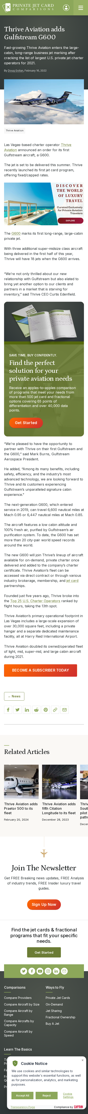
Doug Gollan (15, 70)
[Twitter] (23, 971)
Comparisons (14, 987)
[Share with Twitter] (17, 710)
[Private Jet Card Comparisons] (30, 7)
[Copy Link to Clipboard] (55, 710)
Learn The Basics (18, 1049)
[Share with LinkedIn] (27, 710)
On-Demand (54, 1004)
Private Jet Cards (58, 998)
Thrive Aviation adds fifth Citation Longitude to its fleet (59, 808)
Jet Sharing (54, 1011)
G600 (16, 233)
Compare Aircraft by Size (22, 1004)
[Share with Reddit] (36, 710)
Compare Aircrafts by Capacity (19, 1023)
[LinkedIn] (56, 971)
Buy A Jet (52, 1023)
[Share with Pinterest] (46, 710)
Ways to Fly (55, 987)
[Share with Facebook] (8, 710)
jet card (72, 580)
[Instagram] (48, 971)
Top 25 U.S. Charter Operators (35, 601)
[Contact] (64, 971)
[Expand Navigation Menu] (80, 7)
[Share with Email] (64, 710)
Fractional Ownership (60, 1017)
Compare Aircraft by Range (18, 1012)
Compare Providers (18, 998)
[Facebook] (31, 971)
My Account (66, 7)
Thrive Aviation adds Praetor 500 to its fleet (21, 808)
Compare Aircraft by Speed (18, 1033)
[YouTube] (40, 971)
